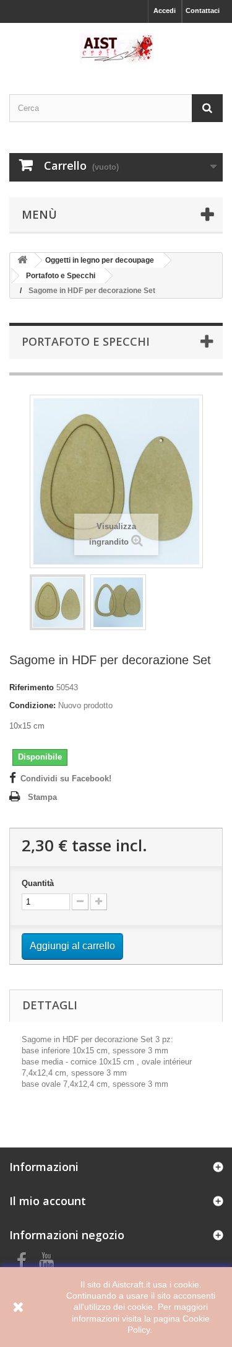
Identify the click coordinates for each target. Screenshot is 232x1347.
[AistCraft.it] (116, 47)
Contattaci (203, 10)
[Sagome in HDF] (57, 602)
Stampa (42, 797)
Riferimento (31, 687)
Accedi (164, 10)
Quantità (38, 883)
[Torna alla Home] (22, 260)
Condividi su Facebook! (65, 778)
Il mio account (47, 1200)
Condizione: (32, 705)
